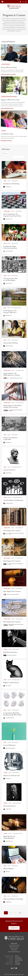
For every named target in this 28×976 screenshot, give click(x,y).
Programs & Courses (9, 956)
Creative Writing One (9, 745)
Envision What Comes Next (9, 67)
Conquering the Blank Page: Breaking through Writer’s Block (12, 714)
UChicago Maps (18, 957)
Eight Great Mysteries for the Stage (13, 899)
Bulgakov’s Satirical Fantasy (11, 682)
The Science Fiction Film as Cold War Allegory (10, 279)
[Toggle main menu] (26, 2)
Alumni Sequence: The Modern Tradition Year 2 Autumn (12, 406)
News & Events (10, 957)
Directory (17, 956)
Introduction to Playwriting (11, 184)
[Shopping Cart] (20, 2)
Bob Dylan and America (10, 652)
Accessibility (17, 963)
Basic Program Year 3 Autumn (12, 591)
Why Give (11, 959)
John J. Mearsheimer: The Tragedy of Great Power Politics (12, 215)
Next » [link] (20, 912)
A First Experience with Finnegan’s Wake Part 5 (10, 311)
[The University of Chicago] (2, 2)
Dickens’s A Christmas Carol (11, 775)
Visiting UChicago (18, 959)
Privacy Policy (21, 974)
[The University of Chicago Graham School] (14, 7)
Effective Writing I (8, 868)
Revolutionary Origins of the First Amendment (10, 247)
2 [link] (10, 912)
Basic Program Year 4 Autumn (12, 622)
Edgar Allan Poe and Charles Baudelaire (9, 837)
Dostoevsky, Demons (9, 806)
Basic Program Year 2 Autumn (12, 561)
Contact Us (14, 928)
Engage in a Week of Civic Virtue (10, 100)
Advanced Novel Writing (10, 343)
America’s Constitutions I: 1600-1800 (10, 438)
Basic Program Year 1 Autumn (12, 531)
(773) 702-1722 (14, 950)
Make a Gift (17, 961)
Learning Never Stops (7, 134)
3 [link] (14, 912)
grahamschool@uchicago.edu (14, 951)
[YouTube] (16, 968)
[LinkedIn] (12, 968)
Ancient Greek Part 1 (9, 470)
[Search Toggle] (23, 2)
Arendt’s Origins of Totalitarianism (13, 500)
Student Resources (9, 963)
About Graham (10, 961)
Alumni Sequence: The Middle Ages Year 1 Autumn (11, 374)
